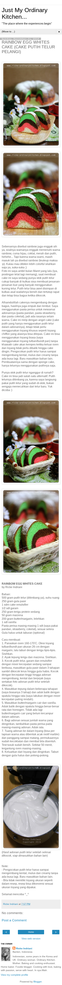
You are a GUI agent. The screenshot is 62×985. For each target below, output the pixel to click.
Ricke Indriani (24, 948)
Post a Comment (14, 920)
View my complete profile (14, 974)
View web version (31, 938)
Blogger (37, 981)
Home (31, 932)
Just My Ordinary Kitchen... (25, 13)
